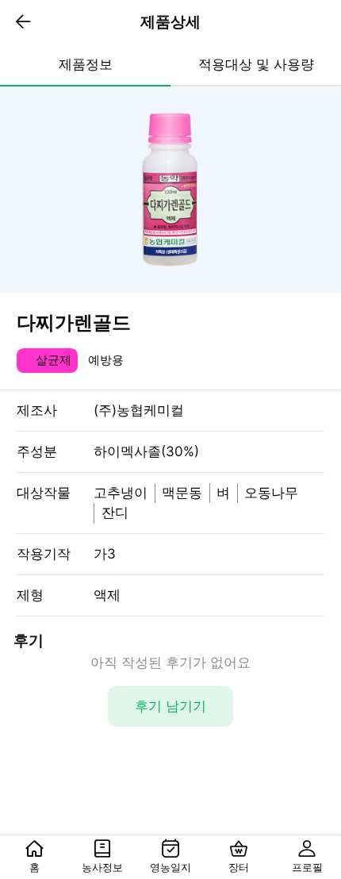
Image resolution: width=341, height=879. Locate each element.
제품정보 (86, 64)
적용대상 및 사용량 (256, 64)
